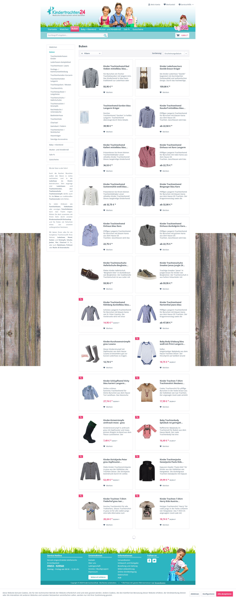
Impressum (93, 572)
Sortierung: (157, 53)
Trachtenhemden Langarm (58, 80)
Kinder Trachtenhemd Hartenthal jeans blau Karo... (170, 303)
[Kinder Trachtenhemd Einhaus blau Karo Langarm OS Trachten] (90, 235)
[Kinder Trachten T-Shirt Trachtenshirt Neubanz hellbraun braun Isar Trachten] (146, 392)
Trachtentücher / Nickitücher (57, 131)
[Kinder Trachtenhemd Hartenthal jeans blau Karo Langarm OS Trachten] (146, 314)
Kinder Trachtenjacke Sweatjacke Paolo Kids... (172, 460)
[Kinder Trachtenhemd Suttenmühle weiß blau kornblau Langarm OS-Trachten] (90, 196)
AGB (119, 577)
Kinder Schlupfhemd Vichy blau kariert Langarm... (116, 382)
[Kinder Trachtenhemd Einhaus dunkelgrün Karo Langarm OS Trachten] (146, 235)
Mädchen (53, 47)
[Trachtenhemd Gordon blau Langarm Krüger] (90, 117)
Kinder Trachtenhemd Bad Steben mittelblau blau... (116, 67)
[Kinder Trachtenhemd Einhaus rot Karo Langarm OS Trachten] (146, 156)
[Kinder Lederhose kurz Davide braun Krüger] (146, 78)
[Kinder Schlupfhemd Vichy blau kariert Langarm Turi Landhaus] (90, 392)
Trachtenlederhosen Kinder (59, 57)
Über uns (92, 563)
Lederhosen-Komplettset (61, 62)
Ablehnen (195, 594)
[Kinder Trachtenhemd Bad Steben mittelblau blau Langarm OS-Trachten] (90, 78)
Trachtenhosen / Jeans (60, 66)
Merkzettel (170, 4)
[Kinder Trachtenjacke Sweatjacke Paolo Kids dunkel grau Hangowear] (146, 471)
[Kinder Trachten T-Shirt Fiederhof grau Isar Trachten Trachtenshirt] (90, 510)
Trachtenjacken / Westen (61, 84)
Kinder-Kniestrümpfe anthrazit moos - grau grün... (114, 421)
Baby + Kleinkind (56, 145)
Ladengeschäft (94, 566)
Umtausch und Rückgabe (128, 563)
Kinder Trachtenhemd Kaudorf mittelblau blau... (172, 106)
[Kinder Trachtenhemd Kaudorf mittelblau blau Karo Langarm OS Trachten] (146, 117)
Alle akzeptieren (224, 594)
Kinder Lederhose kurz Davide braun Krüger (171, 67)
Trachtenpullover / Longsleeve (58, 93)
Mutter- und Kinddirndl (59, 149)
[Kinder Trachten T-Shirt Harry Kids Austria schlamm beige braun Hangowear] (146, 510)
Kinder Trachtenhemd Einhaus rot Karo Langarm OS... (173, 146)
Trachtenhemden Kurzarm (61, 75)
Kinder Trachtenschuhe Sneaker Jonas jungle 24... (172, 264)
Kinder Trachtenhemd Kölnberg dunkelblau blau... (117, 303)
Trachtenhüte (56, 119)
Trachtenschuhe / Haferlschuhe (58, 99)
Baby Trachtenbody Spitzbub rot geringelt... (171, 421)
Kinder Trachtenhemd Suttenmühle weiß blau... (115, 185)
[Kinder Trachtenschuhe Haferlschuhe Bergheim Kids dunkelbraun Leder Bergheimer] (90, 274)
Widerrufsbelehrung (126, 569)
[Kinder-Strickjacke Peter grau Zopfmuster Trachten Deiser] (90, 471)
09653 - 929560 (55, 566)
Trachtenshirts (57, 88)
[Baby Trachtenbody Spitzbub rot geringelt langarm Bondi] (146, 432)
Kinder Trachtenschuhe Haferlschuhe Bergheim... (115, 264)
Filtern (87, 53)
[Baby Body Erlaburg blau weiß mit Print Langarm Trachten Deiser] (146, 353)
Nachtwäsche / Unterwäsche (57, 110)
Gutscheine (54, 159)
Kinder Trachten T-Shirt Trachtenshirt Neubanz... (172, 382)
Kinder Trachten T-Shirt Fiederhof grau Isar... (114, 500)
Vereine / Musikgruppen (98, 569)
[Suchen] (105, 35)
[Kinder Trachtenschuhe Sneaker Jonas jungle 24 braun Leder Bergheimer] (146, 274)
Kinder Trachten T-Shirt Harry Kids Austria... (171, 500)
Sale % (52, 154)
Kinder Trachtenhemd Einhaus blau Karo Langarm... (114, 224)
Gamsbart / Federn (58, 126)
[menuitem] (154, 4)
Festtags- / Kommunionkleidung (59, 70)
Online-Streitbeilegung (127, 572)
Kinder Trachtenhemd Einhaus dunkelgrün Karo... (173, 224)
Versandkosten (124, 560)
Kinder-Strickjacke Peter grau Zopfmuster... (115, 460)
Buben (52, 52)
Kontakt (91, 560)
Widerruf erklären (98, 577)
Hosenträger (56, 135)
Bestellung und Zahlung (128, 566)
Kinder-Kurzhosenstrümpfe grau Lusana (116, 342)
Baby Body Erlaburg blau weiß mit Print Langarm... (172, 342)
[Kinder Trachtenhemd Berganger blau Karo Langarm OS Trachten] (146, 196)
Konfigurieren (208, 594)
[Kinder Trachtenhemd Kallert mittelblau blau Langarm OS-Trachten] (90, 156)
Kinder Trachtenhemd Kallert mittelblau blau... (115, 146)
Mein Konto (155, 4)
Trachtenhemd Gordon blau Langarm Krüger (117, 106)
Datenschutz (123, 575)
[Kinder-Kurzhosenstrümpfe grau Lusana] (90, 353)
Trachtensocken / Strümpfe (58, 104)
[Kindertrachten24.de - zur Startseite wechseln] (66, 14)
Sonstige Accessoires (59, 139)
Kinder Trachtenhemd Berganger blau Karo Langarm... (170, 185)
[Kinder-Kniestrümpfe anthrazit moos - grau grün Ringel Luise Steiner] (90, 432)
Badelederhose (57, 115)
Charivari (54, 122)
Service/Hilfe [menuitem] (186, 4)
